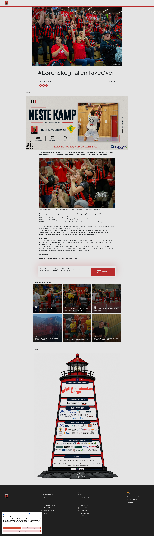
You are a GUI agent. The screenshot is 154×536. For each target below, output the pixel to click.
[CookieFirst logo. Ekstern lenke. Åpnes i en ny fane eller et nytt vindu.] (3, 515)
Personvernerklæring (35, 514)
